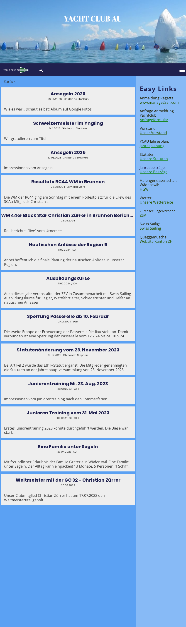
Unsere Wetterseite (156, 202)
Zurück (9, 81)
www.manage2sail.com (159, 102)
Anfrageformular (154, 119)
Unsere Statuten (154, 158)
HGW (144, 189)
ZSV (143, 215)
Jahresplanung (152, 145)
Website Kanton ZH (156, 241)
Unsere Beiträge (153, 171)
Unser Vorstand (153, 132)
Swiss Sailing (150, 228)
